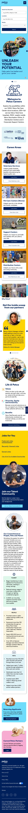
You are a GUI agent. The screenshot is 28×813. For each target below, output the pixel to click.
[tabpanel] (14, 456)
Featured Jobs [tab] (7, 441)
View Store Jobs (14, 212)
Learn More (16, 177)
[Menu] (24, 2)
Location (4, 16)
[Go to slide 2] (14, 81)
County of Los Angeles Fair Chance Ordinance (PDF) (14, 786)
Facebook (3, 795)
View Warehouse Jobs (14, 277)
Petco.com (4, 772)
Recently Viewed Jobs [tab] (10, 446)
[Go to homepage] (5, 2)
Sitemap (4, 790)
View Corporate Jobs (14, 245)
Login (7, 750)
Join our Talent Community (11, 506)
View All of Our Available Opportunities (13, 456)
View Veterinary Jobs (14, 181)
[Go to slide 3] (15, 81)
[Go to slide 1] (12, 81)
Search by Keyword (7, 9)
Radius (4, 22)
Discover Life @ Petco (14, 425)
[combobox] (14, 19)
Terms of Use (5, 776)
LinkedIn (7, 795)
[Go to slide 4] (15, 353)
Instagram (15, 795)
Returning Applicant (11, 718)
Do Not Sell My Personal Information (10, 783)
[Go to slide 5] (17, 353)
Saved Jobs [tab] (6, 452)
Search (14, 29)
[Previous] (1, 51)
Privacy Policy (5, 779)
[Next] (27, 51)
